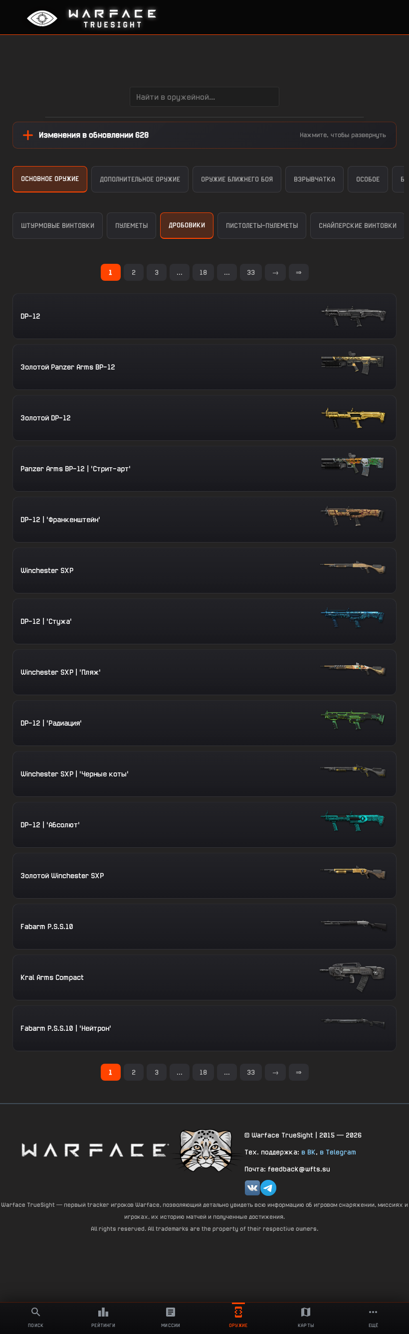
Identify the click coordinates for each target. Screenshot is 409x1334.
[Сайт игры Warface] (95, 1149)
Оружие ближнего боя (237, 179)
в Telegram (338, 1151)
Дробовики (187, 225)
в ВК (308, 1151)
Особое (368, 179)
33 (251, 272)
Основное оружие (50, 179)
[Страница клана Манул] (207, 1149)
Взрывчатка (314, 179)
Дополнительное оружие (140, 179)
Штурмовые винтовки (57, 225)
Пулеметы (131, 225)
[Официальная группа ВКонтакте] (252, 1188)
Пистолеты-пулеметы (262, 225)
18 (203, 272)
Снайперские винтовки (358, 225)
